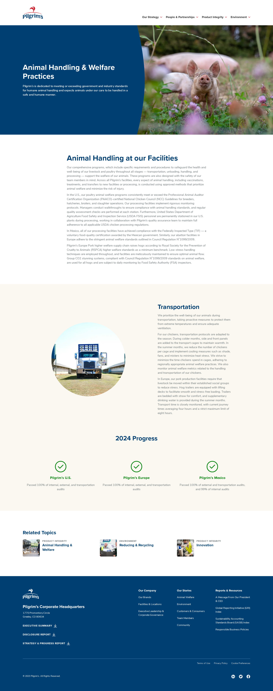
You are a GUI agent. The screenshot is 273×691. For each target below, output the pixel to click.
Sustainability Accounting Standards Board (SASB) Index (232, 621)
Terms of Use (203, 663)
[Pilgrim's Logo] (33, 12)
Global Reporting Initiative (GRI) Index (232, 610)
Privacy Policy (221, 663)
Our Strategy (150, 17)
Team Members (185, 618)
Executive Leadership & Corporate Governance (151, 613)
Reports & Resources (228, 590)
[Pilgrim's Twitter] (241, 676)
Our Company (147, 590)
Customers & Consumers (191, 611)
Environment (239, 17)
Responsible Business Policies (232, 629)
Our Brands (144, 597)
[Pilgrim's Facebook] (248, 676)
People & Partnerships (180, 17)
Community (183, 625)
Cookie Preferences (240, 663)
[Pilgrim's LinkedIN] (233, 676)
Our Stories (184, 590)
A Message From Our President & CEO (232, 599)
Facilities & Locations (149, 604)
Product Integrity (212, 17)
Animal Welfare (185, 597)
